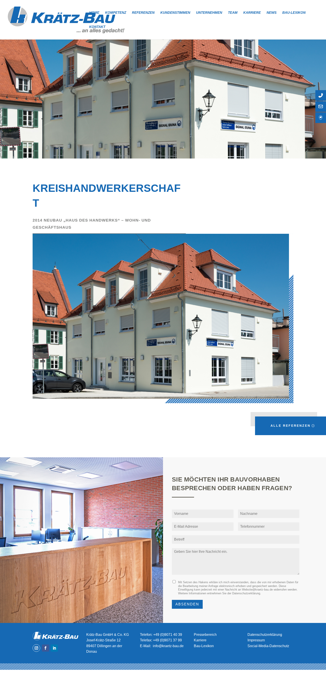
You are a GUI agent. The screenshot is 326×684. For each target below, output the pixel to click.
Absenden (187, 604)
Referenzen (143, 12)
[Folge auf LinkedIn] (54, 648)
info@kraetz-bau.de (168, 646)
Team (233, 12)
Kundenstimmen (175, 12)
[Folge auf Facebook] (45, 648)
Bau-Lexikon (294, 12)
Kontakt (97, 27)
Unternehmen (209, 12)
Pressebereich (205, 634)
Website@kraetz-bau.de (257, 589)
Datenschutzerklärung (246, 593)
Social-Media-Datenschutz (268, 646)
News (272, 12)
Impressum (256, 640)
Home (94, 12)
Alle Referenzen (290, 425)
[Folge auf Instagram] (36, 648)
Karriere (252, 12)
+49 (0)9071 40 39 (167, 634)
